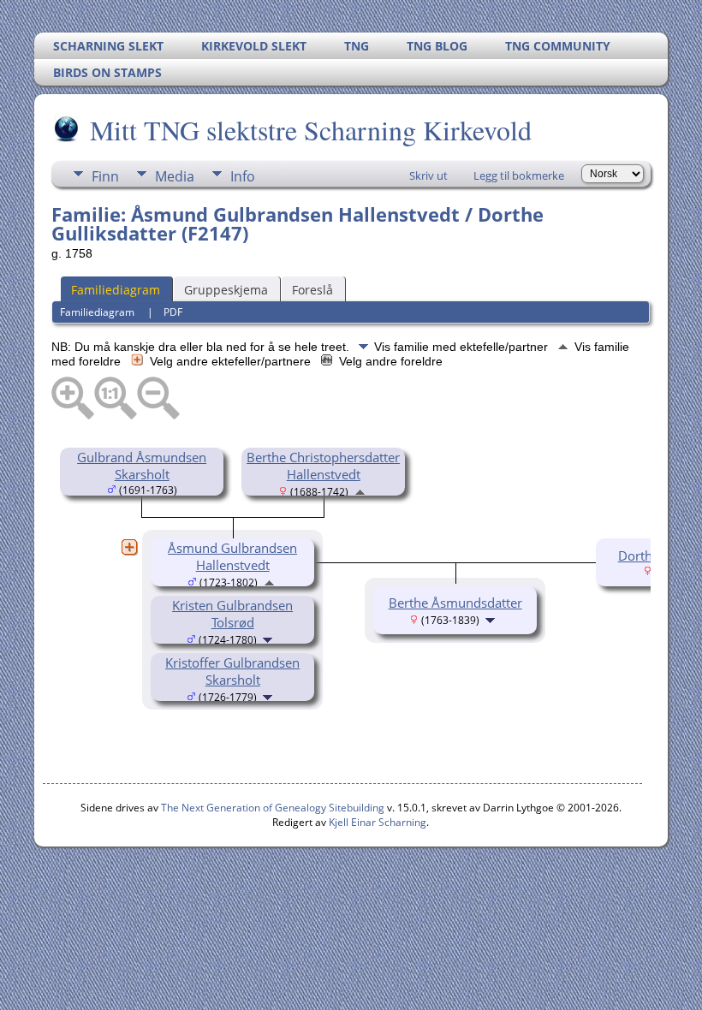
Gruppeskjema (226, 290)
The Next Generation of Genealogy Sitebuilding (272, 807)
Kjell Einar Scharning (377, 822)
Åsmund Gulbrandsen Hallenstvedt (232, 556)
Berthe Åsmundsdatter (455, 602)
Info (242, 176)
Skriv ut (428, 175)
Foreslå (312, 290)
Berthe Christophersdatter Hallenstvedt (323, 466)
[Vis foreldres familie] (360, 490)
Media (174, 176)
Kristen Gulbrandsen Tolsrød (232, 614)
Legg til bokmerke (518, 175)
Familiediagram (115, 290)
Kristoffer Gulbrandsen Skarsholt (232, 671)
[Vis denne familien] (269, 638)
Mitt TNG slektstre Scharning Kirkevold (311, 129)
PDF (173, 312)
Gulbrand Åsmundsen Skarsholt (141, 466)
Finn (105, 176)
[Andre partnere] (129, 547)
